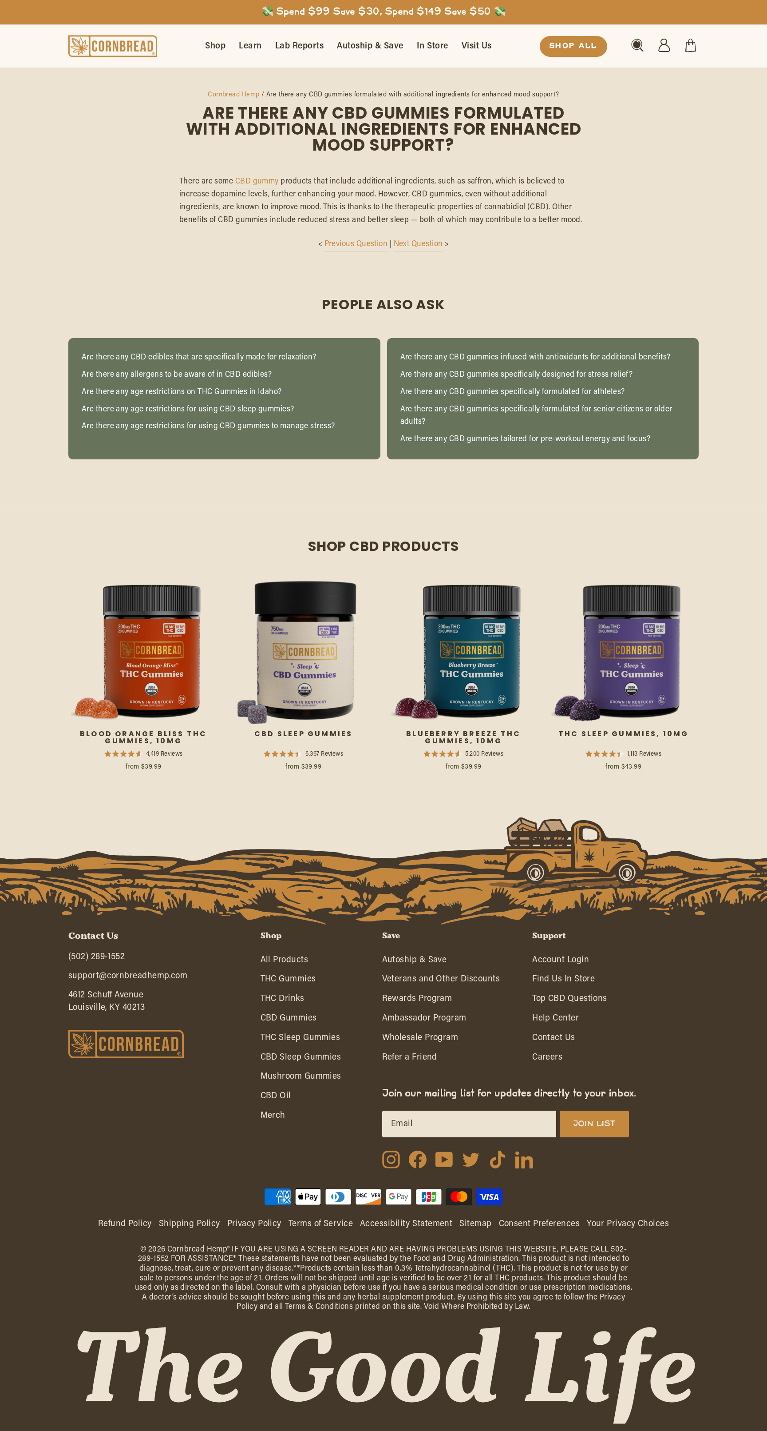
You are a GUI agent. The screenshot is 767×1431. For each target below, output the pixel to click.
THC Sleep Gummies (300, 1040)
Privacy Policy (254, 1224)
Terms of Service (321, 1224)
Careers (547, 1059)
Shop (215, 46)
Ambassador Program (424, 1020)
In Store (432, 46)
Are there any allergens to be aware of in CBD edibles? (177, 375)
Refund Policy (125, 1224)
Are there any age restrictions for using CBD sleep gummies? (188, 410)
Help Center (555, 1020)
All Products (284, 962)
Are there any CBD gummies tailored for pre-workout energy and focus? (525, 439)
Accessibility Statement (406, 1224)
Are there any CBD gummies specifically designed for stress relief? (516, 375)
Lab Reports (299, 46)
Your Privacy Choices (628, 1224)
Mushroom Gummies (301, 1078)
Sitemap (475, 1224)
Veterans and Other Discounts (441, 981)
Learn (250, 46)
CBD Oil (276, 1098)
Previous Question (356, 244)
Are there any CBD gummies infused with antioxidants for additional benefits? (535, 358)
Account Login (560, 962)
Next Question (418, 244)
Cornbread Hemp (233, 95)
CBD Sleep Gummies (301, 1059)
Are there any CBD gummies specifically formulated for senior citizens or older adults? (536, 416)
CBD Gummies (289, 1020)
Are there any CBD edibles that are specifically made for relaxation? (199, 358)
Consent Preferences (539, 1224)
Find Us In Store (563, 981)
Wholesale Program (420, 1040)
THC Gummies (288, 981)
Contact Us (553, 1040)
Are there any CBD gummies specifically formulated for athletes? (512, 392)
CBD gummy (257, 182)
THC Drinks (282, 1001)
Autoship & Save (370, 46)
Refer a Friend (409, 1059)
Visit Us (477, 46)
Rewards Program (417, 1001)
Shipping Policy (189, 1224)
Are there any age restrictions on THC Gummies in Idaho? (182, 392)
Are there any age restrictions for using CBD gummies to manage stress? (208, 426)
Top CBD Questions (569, 1001)
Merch (273, 1117)
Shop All (573, 46)
